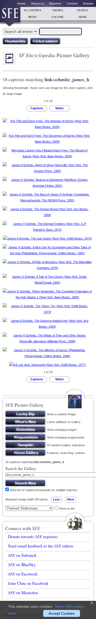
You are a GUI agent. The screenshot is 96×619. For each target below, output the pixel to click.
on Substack (22, 555)
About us (37, 3)
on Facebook (23, 574)
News (83, 16)
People (82, 10)
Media (32, 16)
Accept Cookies (62, 613)
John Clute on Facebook (28, 583)
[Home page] (10, 14)
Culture (57, 16)
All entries (32, 10)
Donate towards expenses (33, 536)
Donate (88, 3)
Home (21, 3)
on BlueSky (22, 564)
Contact (72, 3)
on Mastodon (23, 592)
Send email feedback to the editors (40, 546)
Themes (57, 10)
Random (55, 3)
